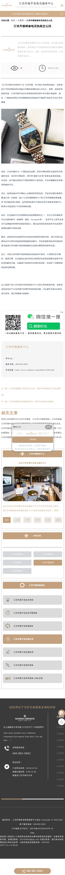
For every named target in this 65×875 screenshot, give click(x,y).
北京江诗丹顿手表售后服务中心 (32, 463)
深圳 (38, 520)
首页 (13, 20)
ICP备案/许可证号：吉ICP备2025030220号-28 (32, 828)
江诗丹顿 (17, 563)
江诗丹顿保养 (48, 554)
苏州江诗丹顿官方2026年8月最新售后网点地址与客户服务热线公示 (30, 419)
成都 (58, 520)
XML (32, 833)
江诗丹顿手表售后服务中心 (36, 3)
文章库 (21, 20)
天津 (48, 520)
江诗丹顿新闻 (48, 563)
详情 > (57, 510)
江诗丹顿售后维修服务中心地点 (27, 820)
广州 (27, 520)
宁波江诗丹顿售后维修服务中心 (23, 285)
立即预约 (32, 440)
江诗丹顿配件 (17, 571)
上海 (17, 520)
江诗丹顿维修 (17, 554)
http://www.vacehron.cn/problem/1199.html (35, 370)
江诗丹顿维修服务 (37, 585)
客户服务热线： (33, 824)
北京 (7, 520)
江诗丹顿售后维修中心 (13, 85)
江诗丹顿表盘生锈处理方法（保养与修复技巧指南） (32, 402)
